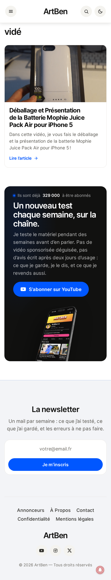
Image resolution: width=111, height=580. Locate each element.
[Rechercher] (86, 11)
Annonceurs (30, 510)
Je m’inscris (55, 464)
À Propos (60, 510)
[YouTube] (41, 550)
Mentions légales (75, 519)
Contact (85, 510)
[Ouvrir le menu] (11, 11)
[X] (69, 550)
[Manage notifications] (100, 570)
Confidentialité (34, 519)
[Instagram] (55, 550)
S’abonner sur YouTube (55, 289)
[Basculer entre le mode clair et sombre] (100, 11)
